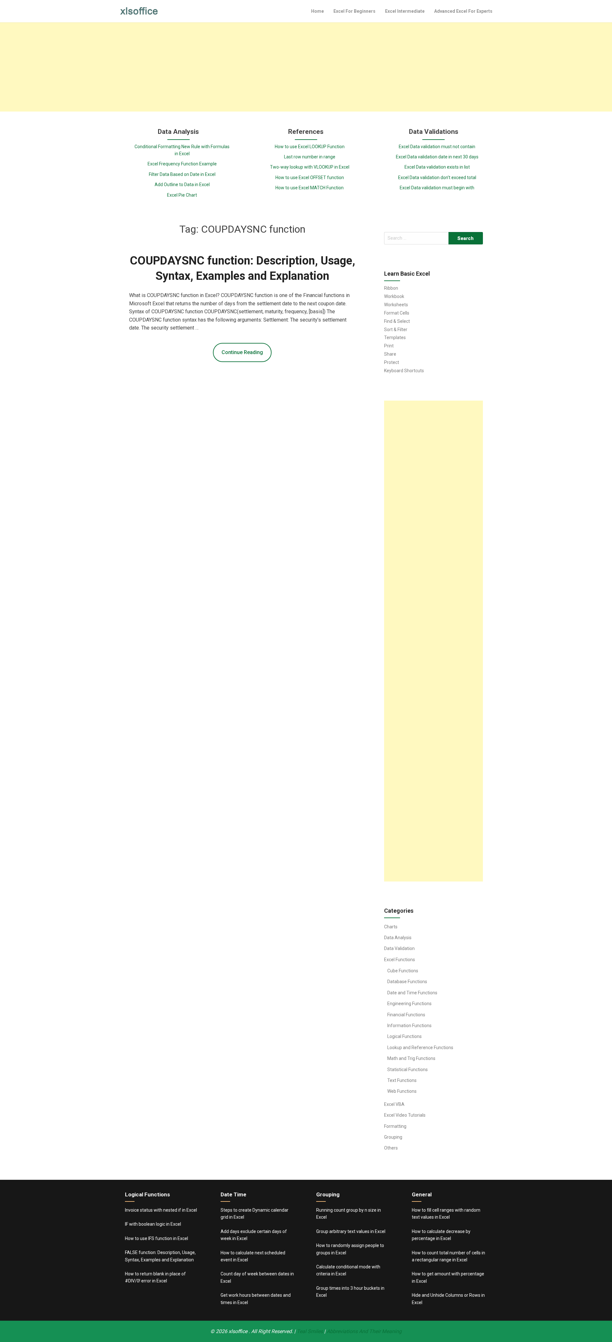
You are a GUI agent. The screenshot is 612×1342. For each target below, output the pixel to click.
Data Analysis (398, 937)
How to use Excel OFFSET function (309, 177)
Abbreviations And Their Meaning (364, 1331)
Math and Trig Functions (411, 1058)
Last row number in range (309, 156)
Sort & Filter (395, 329)
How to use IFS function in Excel (156, 1238)
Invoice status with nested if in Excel (161, 1210)
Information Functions (409, 1025)
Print (389, 345)
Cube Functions (402, 970)
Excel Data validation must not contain (437, 146)
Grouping (393, 1137)
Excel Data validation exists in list (437, 167)
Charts (390, 926)
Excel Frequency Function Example (182, 163)
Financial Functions (406, 1014)
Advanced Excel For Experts (463, 11)
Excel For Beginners (354, 11)
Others (391, 1147)
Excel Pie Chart (182, 195)
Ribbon (391, 288)
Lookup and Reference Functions (420, 1047)
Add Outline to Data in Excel (182, 184)
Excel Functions (399, 959)
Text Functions (402, 1080)
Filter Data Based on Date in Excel (182, 174)
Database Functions (407, 981)
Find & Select (397, 321)
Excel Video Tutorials (405, 1115)
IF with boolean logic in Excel (153, 1224)
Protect (391, 362)
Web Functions (402, 1091)
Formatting (395, 1126)
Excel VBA (394, 1104)
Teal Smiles (310, 1331)
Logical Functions (404, 1036)
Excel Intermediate (405, 11)
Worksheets (396, 304)
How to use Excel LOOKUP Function (310, 146)
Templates (395, 337)
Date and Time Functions (412, 992)
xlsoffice (239, 1331)
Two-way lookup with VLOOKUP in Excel (309, 167)
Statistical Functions (407, 1069)
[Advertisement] (306, 67)
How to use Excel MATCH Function (309, 187)
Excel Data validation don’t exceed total (437, 177)
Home (317, 11)
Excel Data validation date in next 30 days (437, 156)
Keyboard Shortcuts (404, 370)
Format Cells (396, 313)
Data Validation (399, 948)
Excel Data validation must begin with (437, 187)
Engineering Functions (409, 1003)
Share (390, 354)
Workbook (394, 296)
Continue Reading (242, 352)
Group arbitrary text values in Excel (350, 1231)
